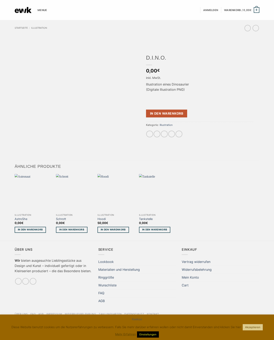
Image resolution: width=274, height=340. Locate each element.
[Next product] (248, 28)
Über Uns (21, 314)
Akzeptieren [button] (252, 327)
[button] (210, 10)
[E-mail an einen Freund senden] (164, 134)
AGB (101, 301)
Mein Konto (190, 277)
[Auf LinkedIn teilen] (179, 134)
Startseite (21, 27)
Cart (185, 285)
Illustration (39, 27)
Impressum (54, 314)
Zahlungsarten (110, 314)
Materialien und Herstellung (119, 270)
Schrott (61, 219)
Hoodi (101, 219)
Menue (42, 10)
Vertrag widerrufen (196, 262)
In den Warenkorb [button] (30, 229)
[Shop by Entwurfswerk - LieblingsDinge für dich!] (23, 10)
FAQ (101, 293)
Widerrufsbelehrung (197, 270)
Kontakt (153, 314)
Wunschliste (107, 285)
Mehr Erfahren (125, 334)
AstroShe (21, 219)
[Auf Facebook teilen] (149, 134)
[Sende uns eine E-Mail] (25, 281)
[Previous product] (256, 28)
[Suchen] (195, 10)
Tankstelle (146, 219)
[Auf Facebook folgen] (18, 281)
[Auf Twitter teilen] (157, 134)
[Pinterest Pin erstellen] (171, 134)
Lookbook (106, 262)
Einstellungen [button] (147, 334)
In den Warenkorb (166, 113)
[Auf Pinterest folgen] (33, 281)
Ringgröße (106, 277)
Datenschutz (134, 314)
